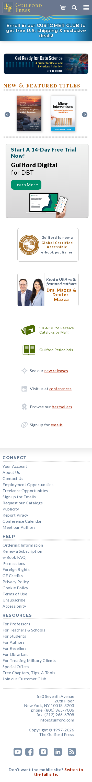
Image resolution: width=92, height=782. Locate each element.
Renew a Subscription (22, 551)
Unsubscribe (14, 600)
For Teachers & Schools (24, 630)
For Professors (16, 624)
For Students (14, 636)
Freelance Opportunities (25, 490)
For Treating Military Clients (29, 660)
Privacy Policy (16, 581)
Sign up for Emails (19, 496)
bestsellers (62, 406)
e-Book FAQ (14, 557)
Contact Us (13, 478)
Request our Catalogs (23, 503)
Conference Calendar (22, 521)
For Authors (14, 642)
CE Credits (13, 575)
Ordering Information (23, 545)
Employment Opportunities (28, 484)
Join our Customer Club (24, 678)
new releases (56, 370)
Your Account (15, 466)
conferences (60, 388)
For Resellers (15, 648)
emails (57, 425)
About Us (11, 472)
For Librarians (15, 654)
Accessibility (14, 606)
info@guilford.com (57, 720)
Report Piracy (15, 515)
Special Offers (16, 666)
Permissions (14, 563)
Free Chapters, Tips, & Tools (29, 672)
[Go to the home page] (22, 7)
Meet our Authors (19, 527)
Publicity (11, 509)
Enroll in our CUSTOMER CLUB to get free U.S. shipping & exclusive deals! (46, 30)
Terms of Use (15, 594)
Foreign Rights (16, 569)
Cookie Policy (15, 587)
